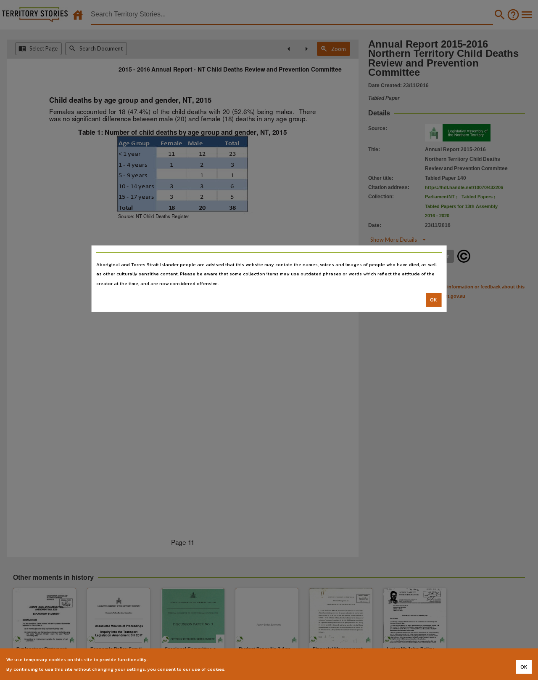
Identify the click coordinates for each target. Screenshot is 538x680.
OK (433, 300)
